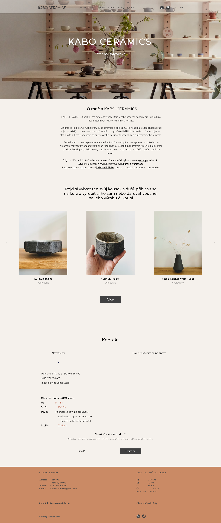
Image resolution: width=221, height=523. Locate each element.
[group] (110, 247)
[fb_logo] (144, 516)
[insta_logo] (168, 8)
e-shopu (143, 160)
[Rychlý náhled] (43, 243)
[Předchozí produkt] (6, 242)
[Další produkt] (214, 242)
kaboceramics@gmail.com (55, 382)
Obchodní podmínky (147, 503)
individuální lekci (105, 167)
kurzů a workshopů (133, 164)
